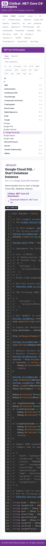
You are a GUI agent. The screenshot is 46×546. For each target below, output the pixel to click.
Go (24, 23)
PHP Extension (28, 27)
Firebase (7, 123)
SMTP (18, 74)
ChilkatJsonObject (24, 318)
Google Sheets (9, 135)
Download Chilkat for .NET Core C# (24, 201)
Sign (12, 74)
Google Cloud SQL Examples (26, 181)
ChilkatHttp (20, 243)
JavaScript (37, 23)
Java (29, 23)
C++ (4, 20)
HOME (13, 16)
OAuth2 (23, 70)
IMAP (37, 66)
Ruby (39, 31)
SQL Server (7, 34)
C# (40, 16)
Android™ (21, 16)
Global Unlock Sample (33, 222)
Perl (38, 27)
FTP (25, 66)
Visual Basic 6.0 (9, 41)
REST (36, 70)
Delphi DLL (16, 23)
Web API (14, 56)
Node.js (5, 27)
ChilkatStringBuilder (25, 234)
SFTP (6, 74)
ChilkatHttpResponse (25, 356)
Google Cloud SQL (13, 132)
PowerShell (19, 31)
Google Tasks (9, 139)
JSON (16, 70)
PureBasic (30, 31)
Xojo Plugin (34, 41)
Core (7, 56)
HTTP (31, 66)
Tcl (21, 34)
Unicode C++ (8, 38)
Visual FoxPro (22, 41)
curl (10, 66)
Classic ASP (38, 20)
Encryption (17, 66)
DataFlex (6, 23)
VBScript (27, 38)
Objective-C (15, 27)
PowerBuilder (8, 31)
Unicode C (29, 34)
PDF (30, 70)
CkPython (27, 20)
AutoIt (30, 16)
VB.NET (18, 38)
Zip (30, 74)
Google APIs (8, 126)
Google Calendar (10, 129)
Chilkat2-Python (15, 20)
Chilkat (5, 16)
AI (5, 66)
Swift (16, 34)
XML (24, 74)
